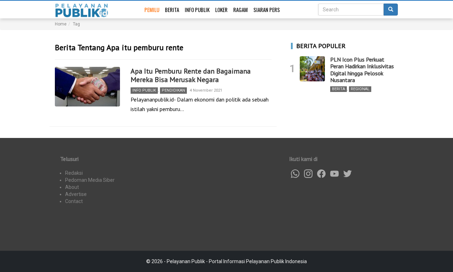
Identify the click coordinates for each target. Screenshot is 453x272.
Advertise (76, 194)
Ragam (240, 9)
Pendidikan (173, 90)
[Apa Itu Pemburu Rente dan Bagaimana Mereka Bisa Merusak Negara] (87, 86)
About (72, 187)
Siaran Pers (266, 9)
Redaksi (74, 173)
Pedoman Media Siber (90, 180)
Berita (172, 9)
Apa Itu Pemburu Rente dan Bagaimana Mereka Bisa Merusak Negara (191, 75)
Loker (221, 9)
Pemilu (151, 9)
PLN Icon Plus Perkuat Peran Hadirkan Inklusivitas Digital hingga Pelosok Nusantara (362, 69)
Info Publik (197, 9)
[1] (312, 68)
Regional (360, 89)
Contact (74, 201)
